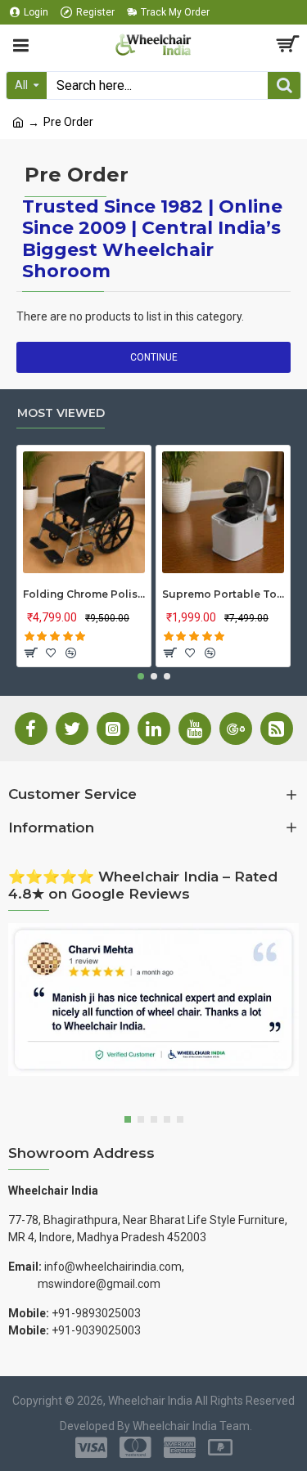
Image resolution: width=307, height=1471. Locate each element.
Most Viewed (61, 413)
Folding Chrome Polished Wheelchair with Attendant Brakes (84, 594)
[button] (141, 676)
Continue (154, 357)
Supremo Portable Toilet (223, 594)
